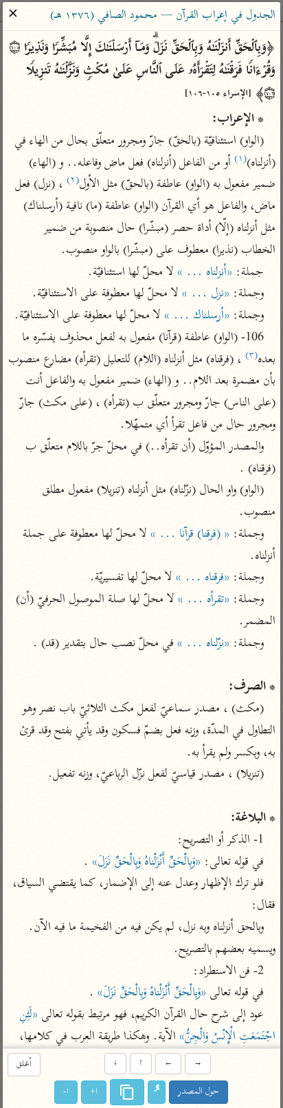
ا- (66, 1092)
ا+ (94, 1092)
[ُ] (157, 1092)
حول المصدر (199, 1092)
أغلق (24, 1065)
